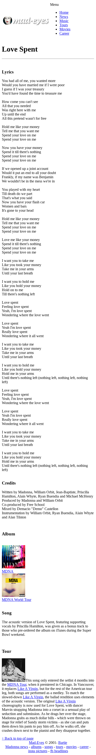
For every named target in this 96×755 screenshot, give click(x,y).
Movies (64, 29)
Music (64, 21)
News (63, 17)
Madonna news (16, 747)
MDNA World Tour (16, 600)
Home (64, 12)
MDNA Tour (16, 684)
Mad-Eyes (36, 743)
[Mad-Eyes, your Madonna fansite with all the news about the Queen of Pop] (26, 24)
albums (36, 747)
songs (49, 747)
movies (71, 747)
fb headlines (59, 751)
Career (64, 33)
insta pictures (37, 751)
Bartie (62, 743)
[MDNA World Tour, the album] (13, 595)
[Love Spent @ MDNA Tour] (13, 680)
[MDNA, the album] (13, 567)
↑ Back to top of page (18, 738)
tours (59, 747)
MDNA (8, 571)
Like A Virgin (27, 689)
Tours (63, 25)
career (84, 747)
